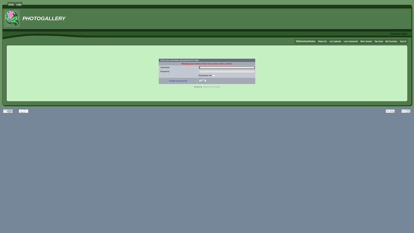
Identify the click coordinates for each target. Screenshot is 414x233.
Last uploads (335, 41)
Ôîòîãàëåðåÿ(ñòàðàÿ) (305, 41)
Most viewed (366, 41)
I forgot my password (178, 81)
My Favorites (391, 41)
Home (11, 4)
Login (18, 4)
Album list (322, 41)
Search (403, 41)
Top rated (378, 41)
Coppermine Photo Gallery (211, 87)
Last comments (351, 41)
